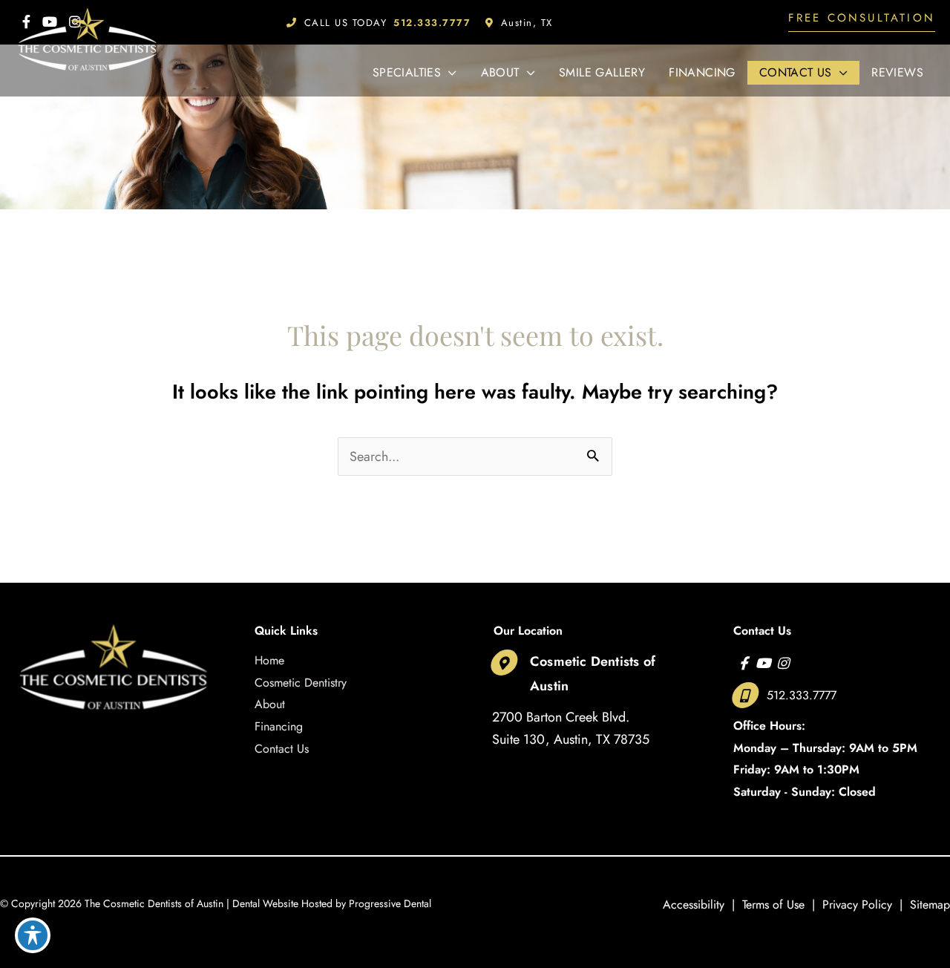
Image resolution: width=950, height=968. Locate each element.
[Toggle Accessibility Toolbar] (32, 935)
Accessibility (693, 904)
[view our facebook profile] (743, 663)
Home (269, 660)
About (270, 704)
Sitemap (930, 904)
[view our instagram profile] (783, 663)
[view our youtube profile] (763, 663)
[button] (861, 22)
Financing (279, 726)
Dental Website (265, 903)
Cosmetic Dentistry (301, 682)
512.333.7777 (801, 695)
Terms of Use (773, 904)
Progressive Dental (390, 903)
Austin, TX (527, 23)
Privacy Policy (857, 904)
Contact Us (282, 748)
